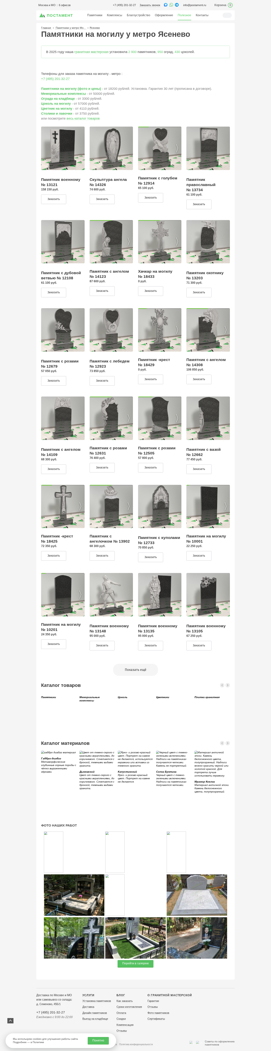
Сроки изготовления (129, 1006)
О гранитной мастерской (169, 995)
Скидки (121, 1018)
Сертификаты (156, 1018)
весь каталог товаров (83, 118)
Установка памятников (96, 1000)
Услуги (88, 995)
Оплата (121, 1012)
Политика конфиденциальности (136, 1044)
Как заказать (125, 1000)
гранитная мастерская (91, 52)
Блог (121, 995)
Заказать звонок (150, 5)
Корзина (222, 5)
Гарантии (153, 1000)
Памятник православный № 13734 (201, 184)
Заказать (54, 199)
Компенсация (125, 1024)
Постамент (60, 15)
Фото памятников (158, 1012)
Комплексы (114, 15)
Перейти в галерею (135, 963)
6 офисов (65, 5)
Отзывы (122, 1030)
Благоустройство (138, 15)
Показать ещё (135, 670)
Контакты (202, 15)
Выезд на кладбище (95, 1018)
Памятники (94, 15)
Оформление (164, 15)
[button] (177, 148)
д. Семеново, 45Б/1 (48, 1004)
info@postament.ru (194, 5)
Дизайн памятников (94, 1012)
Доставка (88, 1006)
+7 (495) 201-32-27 (124, 5)
